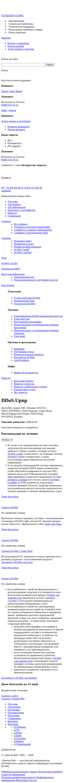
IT (22, 187)
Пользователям (16, 712)
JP (25, 187)
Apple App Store (52, 524)
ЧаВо (4, 110)
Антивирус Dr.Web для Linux (17, 562)
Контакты (13, 721)
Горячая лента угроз (24, 389)
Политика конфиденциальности (18, 777)
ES (16, 187)
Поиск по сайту (9, 59)
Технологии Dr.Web (24, 303)
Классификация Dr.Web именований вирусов (38, 316)
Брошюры (19, 348)
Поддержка (14, 709)
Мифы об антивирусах (26, 372)
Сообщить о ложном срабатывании (33, 229)
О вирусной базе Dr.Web (27, 298)
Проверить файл (23, 241)
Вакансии (13, 724)
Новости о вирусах (24, 383)
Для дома (13, 201)
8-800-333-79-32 (9, 105)
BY (37, 187)
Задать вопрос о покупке (21, 49)
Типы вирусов (22, 319)
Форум (12, 110)
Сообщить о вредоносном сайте (31, 232)
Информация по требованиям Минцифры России (27, 779)
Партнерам (13, 715)
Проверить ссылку (24, 244)
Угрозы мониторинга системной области (36, 280)
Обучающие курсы (24, 351)
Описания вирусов (24, 277)
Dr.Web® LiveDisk (17, 479)
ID (40, 187)
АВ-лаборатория (16, 207)
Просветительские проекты (29, 354)
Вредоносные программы (27, 321)
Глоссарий (19, 336)
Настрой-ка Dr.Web (24, 357)
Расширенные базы (24, 300)
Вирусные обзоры (23, 381)
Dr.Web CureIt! (21, 249)
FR (19, 187)
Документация (16, 21)
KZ (29, 187)
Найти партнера (17, 32)
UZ (33, 187)
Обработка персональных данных (19, 771)
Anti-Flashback (21, 360)
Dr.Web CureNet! (23, 252)
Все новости (20, 392)
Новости (12, 213)
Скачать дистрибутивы (21, 23)
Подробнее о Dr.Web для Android (19, 678)
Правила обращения (18, 126)
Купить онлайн (16, 46)
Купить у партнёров (18, 43)
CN (8, 187)
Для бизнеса (14, 204)
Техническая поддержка (21, 26)
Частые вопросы (16, 129)
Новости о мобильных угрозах (30, 386)
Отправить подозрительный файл (32, 227)
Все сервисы (20, 224)
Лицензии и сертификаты (21, 210)
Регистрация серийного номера (25, 29)
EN (12, 187)
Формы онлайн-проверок (27, 246)
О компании (14, 215)
